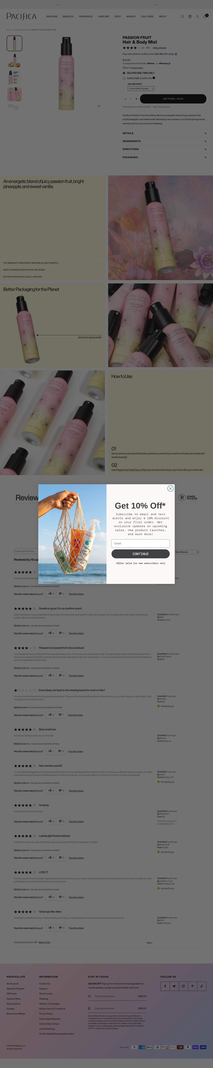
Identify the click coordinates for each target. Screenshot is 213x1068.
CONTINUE (141, 554)
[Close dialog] (170, 488)
